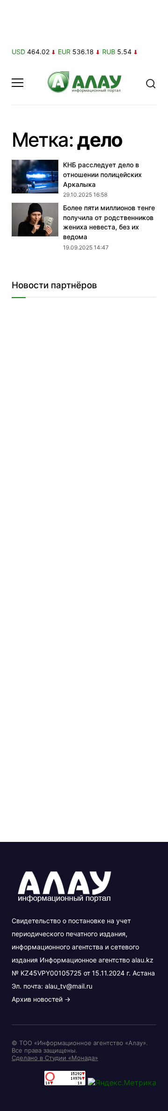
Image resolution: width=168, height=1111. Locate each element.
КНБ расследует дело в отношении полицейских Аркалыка (102, 174)
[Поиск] (150, 82)
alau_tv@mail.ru (68, 986)
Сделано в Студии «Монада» (55, 1057)
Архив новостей (37, 999)
